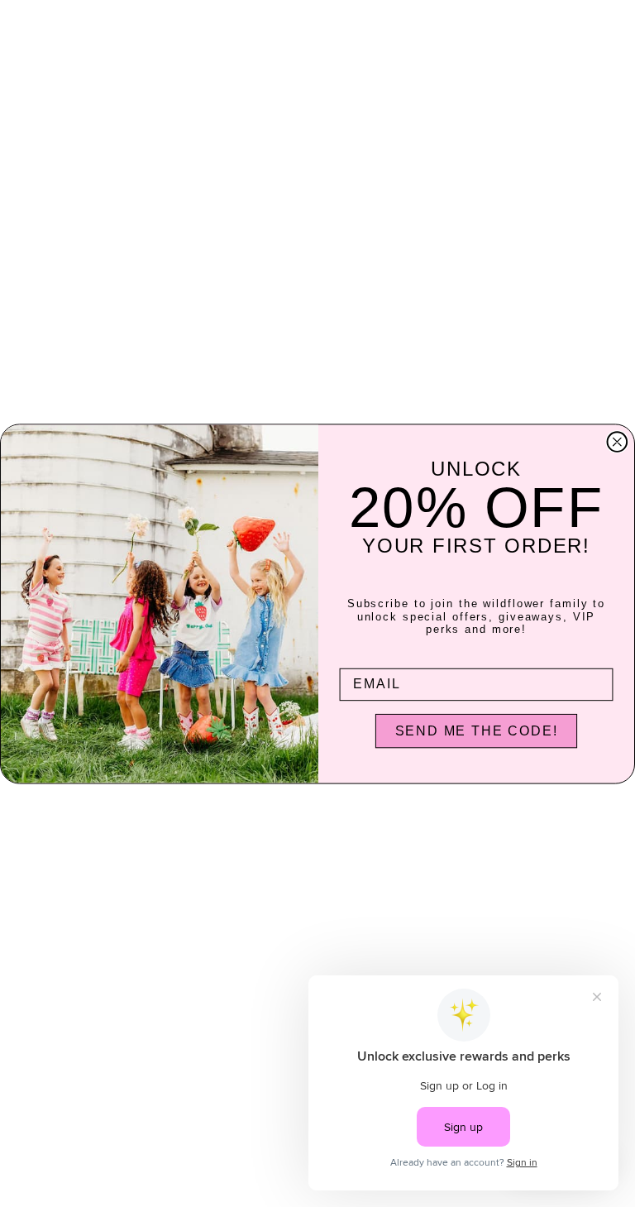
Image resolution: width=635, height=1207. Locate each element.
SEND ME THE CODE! (476, 730)
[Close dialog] (618, 442)
